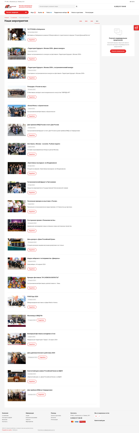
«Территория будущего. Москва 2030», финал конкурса (46, 48)
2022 (92, 21)
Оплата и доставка (77, 12)
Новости (28, 419)
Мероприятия (29, 421)
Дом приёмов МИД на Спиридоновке (39, 390)
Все (97, 21)
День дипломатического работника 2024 (41, 353)
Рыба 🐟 (49, 12)
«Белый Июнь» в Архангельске (37, 105)
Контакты (4, 421)
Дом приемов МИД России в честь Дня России (43, 125)
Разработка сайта (7, 430)
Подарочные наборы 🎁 (61, 12)
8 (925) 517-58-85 (120, 6)
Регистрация (89, 12)
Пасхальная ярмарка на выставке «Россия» (42, 201)
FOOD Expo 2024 (32, 296)
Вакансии (4, 419)
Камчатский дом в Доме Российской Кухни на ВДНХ (45, 371)
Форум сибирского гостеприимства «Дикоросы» (43, 258)
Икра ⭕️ (33, 12)
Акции (27, 415)
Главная (7, 17)
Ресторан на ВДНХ (7, 417)
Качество (53, 417)
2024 (80, 21)
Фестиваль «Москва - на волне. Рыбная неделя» (43, 144)
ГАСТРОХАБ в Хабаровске (36, 29)
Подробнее (32, 39)
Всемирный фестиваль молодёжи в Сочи (41, 334)
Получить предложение (118, 51)
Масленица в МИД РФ (34, 315)
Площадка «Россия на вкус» (36, 86)
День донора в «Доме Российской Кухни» (41, 239)
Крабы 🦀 (41, 12)
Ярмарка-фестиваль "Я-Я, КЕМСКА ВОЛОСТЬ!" (43, 277)
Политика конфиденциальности (46, 430)
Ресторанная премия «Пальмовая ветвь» (41, 220)
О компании (14, 17)
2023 (86, 21)
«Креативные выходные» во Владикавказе (42, 163)
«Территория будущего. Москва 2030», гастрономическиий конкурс (50, 67)
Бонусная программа (31, 417)
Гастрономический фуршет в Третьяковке (41, 182)
